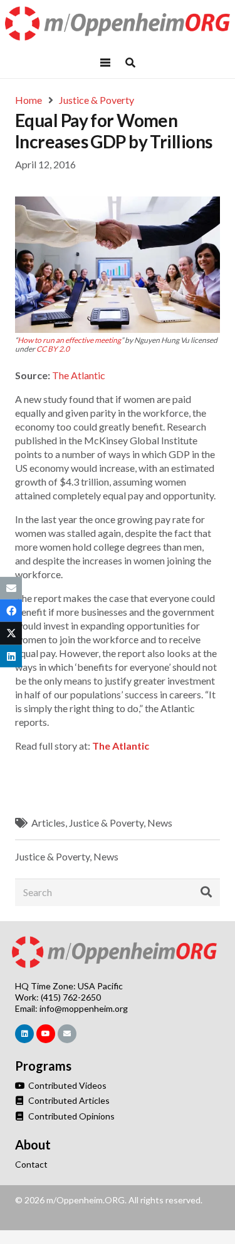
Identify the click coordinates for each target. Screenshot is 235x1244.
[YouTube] (45, 1033)
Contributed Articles (68, 1100)
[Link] (117, 23)
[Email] (67, 1033)
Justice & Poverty (106, 822)
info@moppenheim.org (83, 1008)
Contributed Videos (66, 1085)
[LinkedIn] (24, 1033)
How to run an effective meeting (69, 340)
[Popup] (130, 62)
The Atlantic (78, 375)
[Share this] (11, 610)
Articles (48, 822)
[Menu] (106, 62)
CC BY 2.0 (53, 349)
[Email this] (11, 588)
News (159, 822)
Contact (31, 1164)
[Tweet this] (11, 633)
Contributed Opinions (70, 1116)
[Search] (206, 892)
